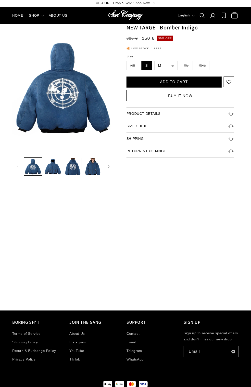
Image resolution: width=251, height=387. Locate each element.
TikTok (74, 359)
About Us (77, 333)
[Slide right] (108, 166)
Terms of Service (26, 333)
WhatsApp (135, 359)
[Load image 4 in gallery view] (92, 166)
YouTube (76, 351)
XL (188, 66)
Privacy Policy (24, 359)
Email (131, 342)
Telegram (134, 351)
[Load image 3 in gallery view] (73, 166)
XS (134, 66)
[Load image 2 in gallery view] (53, 166)
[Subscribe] (233, 351)
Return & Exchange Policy (34, 351)
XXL (204, 66)
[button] (36, 15)
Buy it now (180, 96)
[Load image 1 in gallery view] (33, 166)
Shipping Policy (25, 342)
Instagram (77, 342)
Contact (132, 333)
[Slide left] (17, 166)
